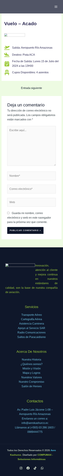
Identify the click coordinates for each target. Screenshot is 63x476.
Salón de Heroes (32, 386)
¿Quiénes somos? (32, 364)
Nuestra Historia (31, 359)
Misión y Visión (32, 368)
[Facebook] (28, 468)
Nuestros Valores (31, 377)
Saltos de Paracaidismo (31, 337)
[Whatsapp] (42, 468)
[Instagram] (21, 468)
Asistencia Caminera (31, 323)
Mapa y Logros (31, 372)
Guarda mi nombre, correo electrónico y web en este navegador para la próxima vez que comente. (29, 217)
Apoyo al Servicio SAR (31, 328)
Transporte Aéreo (31, 314)
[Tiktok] (35, 468)
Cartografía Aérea (31, 319)
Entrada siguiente (31, 88)
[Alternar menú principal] (56, 6)
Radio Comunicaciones (31, 332)
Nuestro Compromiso (31, 381)
